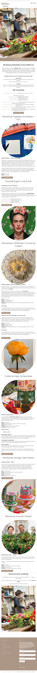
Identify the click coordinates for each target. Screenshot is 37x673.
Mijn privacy (4, 651)
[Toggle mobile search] (33, 3)
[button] (2, 608)
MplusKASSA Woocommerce (21, 671)
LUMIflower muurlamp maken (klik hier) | (10, 102)
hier (30, 577)
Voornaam (21, 649)
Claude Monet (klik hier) (13, 97)
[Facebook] (19, 667)
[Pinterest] (22, 667)
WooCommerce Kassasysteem (30, 671)
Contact (3, 642)
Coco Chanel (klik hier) (14, 98)
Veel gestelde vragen (6, 646)
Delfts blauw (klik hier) (13, 100)
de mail (27, 580)
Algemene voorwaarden (6, 653)
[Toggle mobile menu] (35, 3)
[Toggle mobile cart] (31, 3)
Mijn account (4, 644)
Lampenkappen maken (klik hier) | (9, 106)
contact (7, 86)
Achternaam (21, 653)
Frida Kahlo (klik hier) (13, 96)
